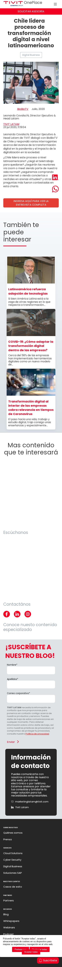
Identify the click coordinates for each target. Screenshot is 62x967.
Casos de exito (12, 886)
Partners (8, 900)
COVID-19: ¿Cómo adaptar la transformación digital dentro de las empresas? (30, 346)
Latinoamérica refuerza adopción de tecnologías (28, 291)
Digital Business (31, 55)
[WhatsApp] (55, 189)
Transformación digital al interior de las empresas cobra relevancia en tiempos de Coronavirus (31, 407)
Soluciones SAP (12, 873)
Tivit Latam (22, 807)
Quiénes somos (12, 832)
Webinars (9, 927)
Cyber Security (12, 859)
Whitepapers (11, 921)
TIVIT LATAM (11, 124)
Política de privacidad (37, 733)
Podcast (8, 934)
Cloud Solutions (12, 853)
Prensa (7, 839)
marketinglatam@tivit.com (31, 801)
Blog (6, 914)
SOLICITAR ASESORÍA (31, 11)
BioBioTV (22, 109)
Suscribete (50, 960)
